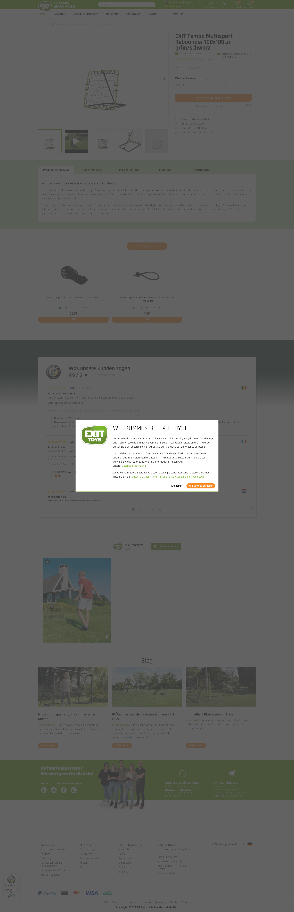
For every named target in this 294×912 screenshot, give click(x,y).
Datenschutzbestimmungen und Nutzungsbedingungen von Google (168, 477)
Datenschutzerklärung (134, 466)
